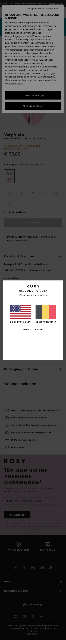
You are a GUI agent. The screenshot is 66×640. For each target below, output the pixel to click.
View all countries (33, 329)
